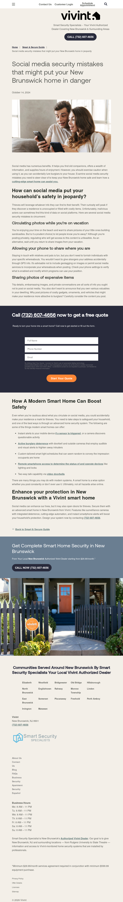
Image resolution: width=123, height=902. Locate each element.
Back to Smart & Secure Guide (32, 529)
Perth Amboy (93, 698)
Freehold (75, 698)
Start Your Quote (61, 378)
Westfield (43, 682)
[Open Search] (105, 4)
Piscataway (60, 698)
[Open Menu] (13, 4)
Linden (90, 688)
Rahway (59, 688)
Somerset (43, 698)
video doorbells (56, 474)
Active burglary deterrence (33, 443)
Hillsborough (93, 682)
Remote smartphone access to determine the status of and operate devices (60, 464)
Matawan (43, 708)
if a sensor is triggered (68, 433)
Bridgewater (61, 682)
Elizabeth (27, 682)
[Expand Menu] (53, 20)
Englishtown (44, 688)
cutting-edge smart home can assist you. (35, 181)
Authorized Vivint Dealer (74, 838)
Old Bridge (76, 682)
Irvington (27, 708)
